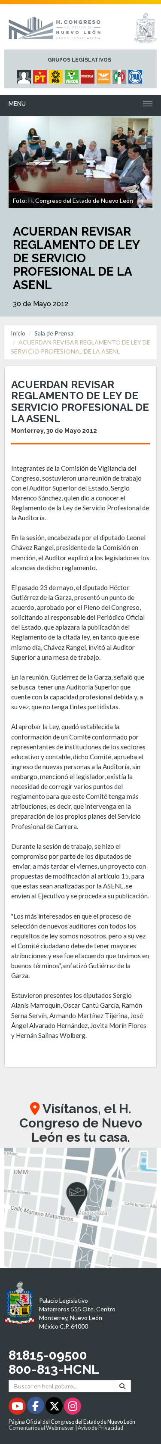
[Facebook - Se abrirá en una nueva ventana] (36, 1407)
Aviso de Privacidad (100, 1428)
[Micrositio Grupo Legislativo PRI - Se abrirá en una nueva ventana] (120, 74)
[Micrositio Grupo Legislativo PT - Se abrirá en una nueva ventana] (41, 74)
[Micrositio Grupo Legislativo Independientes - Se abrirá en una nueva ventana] (25, 74)
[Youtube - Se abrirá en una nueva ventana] (18, 1407)
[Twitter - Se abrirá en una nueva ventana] (55, 1407)
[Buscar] (122, 1386)
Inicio (18, 333)
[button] (80, 1208)
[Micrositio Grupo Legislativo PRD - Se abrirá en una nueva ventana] (57, 74)
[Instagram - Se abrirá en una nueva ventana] (72, 1407)
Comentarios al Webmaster (41, 1428)
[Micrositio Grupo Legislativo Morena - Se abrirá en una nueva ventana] (89, 74)
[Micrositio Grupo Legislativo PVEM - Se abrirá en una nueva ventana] (73, 74)
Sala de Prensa (53, 333)
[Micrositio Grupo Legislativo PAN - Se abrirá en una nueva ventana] (136, 74)
